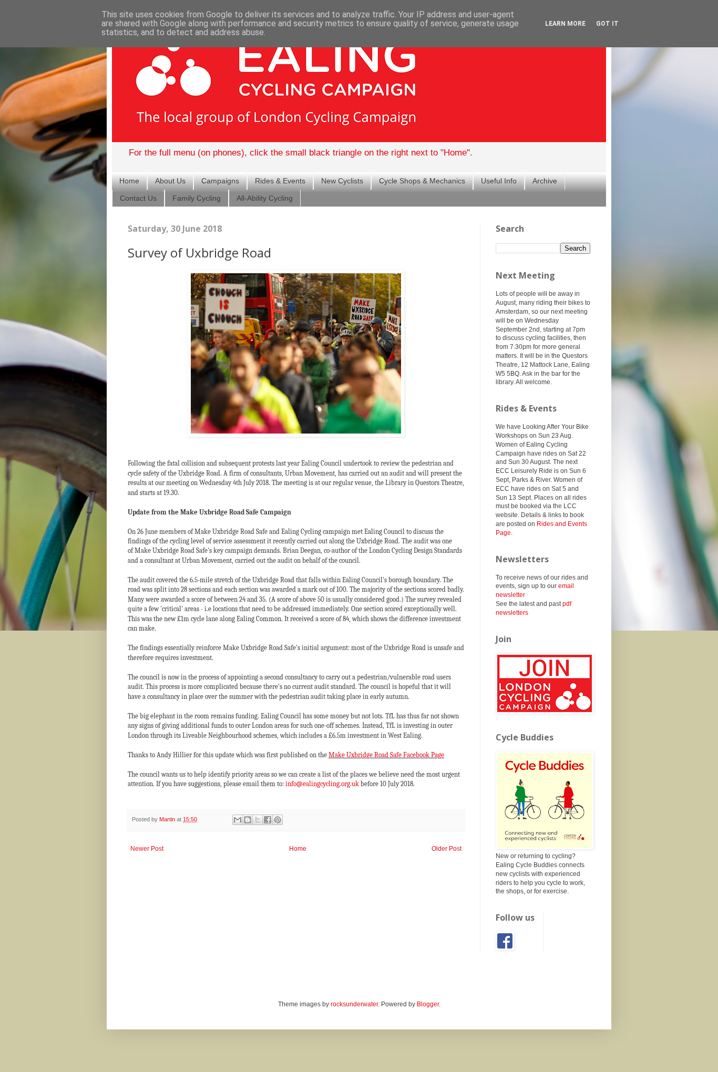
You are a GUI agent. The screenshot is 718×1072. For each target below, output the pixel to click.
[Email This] (237, 820)
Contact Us (138, 198)
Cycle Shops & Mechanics (422, 181)
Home (129, 181)
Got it (607, 23)
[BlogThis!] (247, 820)
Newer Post (146, 848)
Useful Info (499, 181)
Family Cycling (196, 198)
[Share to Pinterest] (277, 820)
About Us (170, 181)
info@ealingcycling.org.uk (322, 784)
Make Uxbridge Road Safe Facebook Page (386, 755)
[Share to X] (257, 820)
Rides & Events (280, 181)
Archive (544, 181)
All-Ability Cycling (265, 198)
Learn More (565, 23)
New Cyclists (342, 181)
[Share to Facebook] (267, 820)
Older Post (446, 848)
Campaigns (220, 181)
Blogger (428, 1004)
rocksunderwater (354, 1004)
